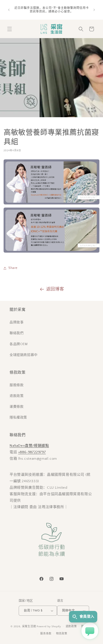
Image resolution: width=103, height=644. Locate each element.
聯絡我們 (16, 333)
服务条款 (46, 633)
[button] (9, 29)
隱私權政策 (18, 417)
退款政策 (16, 396)
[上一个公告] (9, 10)
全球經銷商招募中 (24, 355)
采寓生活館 (29, 626)
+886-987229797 (32, 452)
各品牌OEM (19, 344)
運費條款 (16, 407)
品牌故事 (16, 322)
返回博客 (55, 289)
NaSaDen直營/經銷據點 (29, 446)
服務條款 (16, 385)
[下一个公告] (94, 10)
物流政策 (61, 633)
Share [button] (12, 268)
